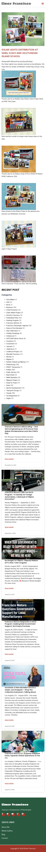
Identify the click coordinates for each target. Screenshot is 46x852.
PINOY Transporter (13, 367)
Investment (10, 344)
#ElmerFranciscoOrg (18, 61)
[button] (42, 3)
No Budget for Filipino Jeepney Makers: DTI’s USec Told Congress (21, 561)
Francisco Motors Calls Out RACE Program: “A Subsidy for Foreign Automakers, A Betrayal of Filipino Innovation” (19, 495)
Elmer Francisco (15, 804)
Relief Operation (12, 377)
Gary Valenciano (12, 331)
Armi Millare (10, 300)
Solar (8, 385)
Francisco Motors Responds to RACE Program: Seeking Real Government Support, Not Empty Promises (20, 624)
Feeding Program (12, 320)
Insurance (9, 341)
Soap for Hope (11, 383)
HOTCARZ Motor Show (14, 338)
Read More (9, 459)
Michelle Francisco (13, 354)
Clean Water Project (13, 313)
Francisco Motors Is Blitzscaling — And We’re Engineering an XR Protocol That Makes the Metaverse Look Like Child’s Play (21, 430)
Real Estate (10, 375)
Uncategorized (11, 396)
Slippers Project (12, 380)
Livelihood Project (12, 352)
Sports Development (13, 388)
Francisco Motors (12, 323)
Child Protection (12, 310)
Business (9, 307)
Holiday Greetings (12, 333)
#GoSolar (29, 61)
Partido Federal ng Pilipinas (16, 362)
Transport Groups (12, 390)
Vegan (8, 398)
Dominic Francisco (13, 315)
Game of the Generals (14, 328)
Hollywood (10, 336)
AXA (7, 302)
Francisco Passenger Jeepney (17, 326)
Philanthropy (11, 364)
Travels (8, 393)
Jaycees (9, 346)
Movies (9, 357)
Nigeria (8, 359)
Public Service (11, 372)
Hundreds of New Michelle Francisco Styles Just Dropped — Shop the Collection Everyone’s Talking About (20, 689)
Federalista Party (12, 318)
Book (8, 305)
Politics (8, 370)
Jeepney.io (10, 349)
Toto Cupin (12, 101)
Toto (27, 284)
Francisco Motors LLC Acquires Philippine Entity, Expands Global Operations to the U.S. (22, 755)
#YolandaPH (6, 61)
